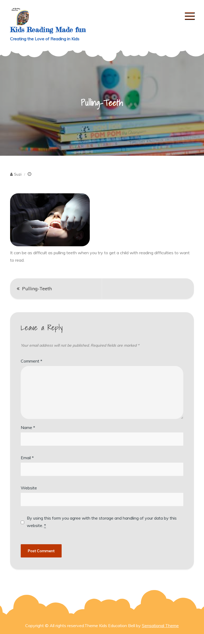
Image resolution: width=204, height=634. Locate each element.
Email (27, 457)
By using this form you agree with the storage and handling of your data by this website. (102, 521)
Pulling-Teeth (37, 288)
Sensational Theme (160, 625)
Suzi (18, 174)
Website (29, 487)
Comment (31, 361)
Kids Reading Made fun (48, 29)
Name (28, 427)
